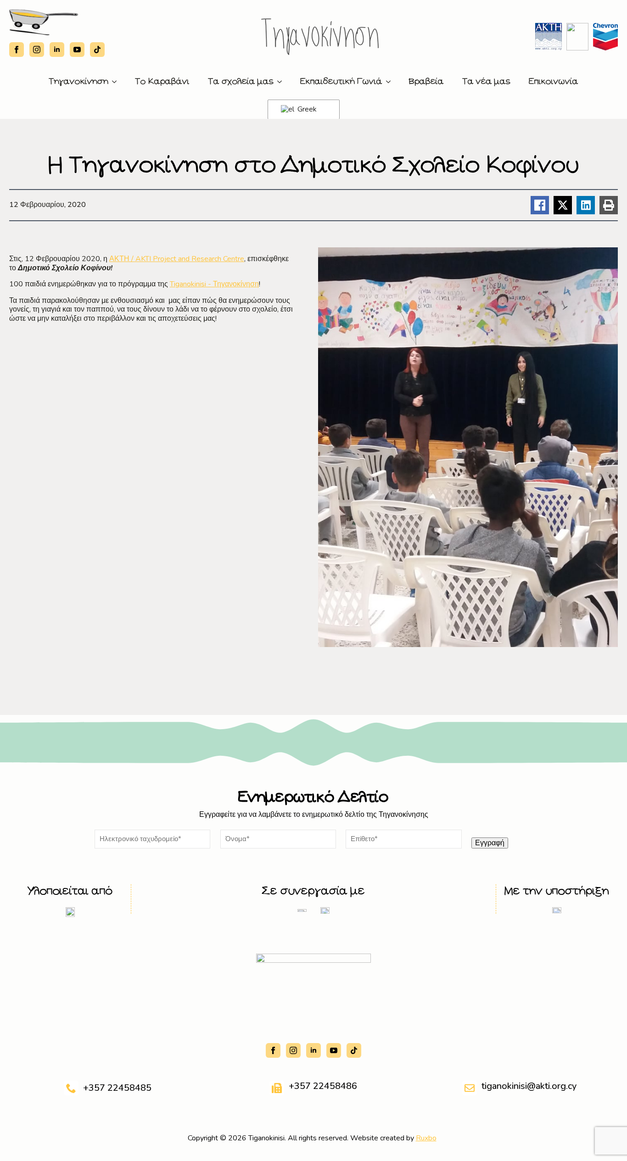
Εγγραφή (489, 843)
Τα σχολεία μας (241, 81)
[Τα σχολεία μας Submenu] (282, 81)
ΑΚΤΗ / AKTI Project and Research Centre (176, 259)
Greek (306, 109)
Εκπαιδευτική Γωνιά (341, 81)
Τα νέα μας (486, 81)
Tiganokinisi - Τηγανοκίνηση (214, 284)
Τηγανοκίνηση (78, 81)
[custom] (97, 49)
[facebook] (16, 49)
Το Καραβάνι (162, 81)
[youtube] (77, 49)
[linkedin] (57, 49)
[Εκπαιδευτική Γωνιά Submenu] (391, 81)
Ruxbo (426, 1138)
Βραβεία (426, 81)
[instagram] (36, 49)
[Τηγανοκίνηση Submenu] (117, 81)
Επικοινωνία (553, 81)
